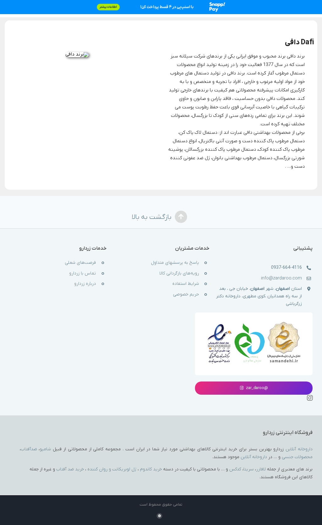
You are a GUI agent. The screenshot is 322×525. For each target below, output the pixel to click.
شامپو (45, 449)
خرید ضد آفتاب (70, 469)
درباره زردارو (85, 284)
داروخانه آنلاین (299, 449)
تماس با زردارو (82, 273)
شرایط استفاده (185, 284)
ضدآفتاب (29, 449)
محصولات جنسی (297, 457)
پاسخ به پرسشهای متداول (175, 263)
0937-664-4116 (286, 268)
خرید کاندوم (151, 469)
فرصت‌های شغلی (80, 263)
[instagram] (310, 397)
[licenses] (253, 322)
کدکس (235, 469)
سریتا (248, 469)
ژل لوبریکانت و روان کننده (111, 469)
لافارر (261, 469)
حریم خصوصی (186, 294)
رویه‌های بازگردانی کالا (179, 273)
